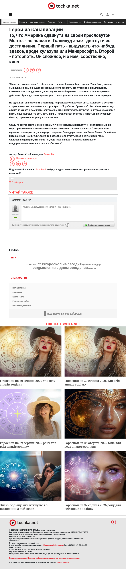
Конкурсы (108, 22)
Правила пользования (18, 558)
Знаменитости (9, 22)
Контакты (17, 292)
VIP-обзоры (16, 182)
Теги (14, 258)
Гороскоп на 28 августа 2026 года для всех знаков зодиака (93, 445)
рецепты (92, 268)
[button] (107, 14)
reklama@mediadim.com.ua (53, 545)
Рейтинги (62, 22)
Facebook (41, 169)
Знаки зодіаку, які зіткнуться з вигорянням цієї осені (23, 507)
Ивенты (51, 22)
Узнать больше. (63, 562)
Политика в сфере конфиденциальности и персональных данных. (54, 558)
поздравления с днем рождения (59, 267)
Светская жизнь (37, 22)
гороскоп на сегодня (63, 264)
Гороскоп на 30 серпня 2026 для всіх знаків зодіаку (27, 382)
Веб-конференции (92, 22)
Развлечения (75, 22)
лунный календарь (92, 265)
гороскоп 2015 (35, 264)
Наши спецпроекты (21, 306)
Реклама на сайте (20, 301)
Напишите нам (19, 288)
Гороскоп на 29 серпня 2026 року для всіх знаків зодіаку (28, 445)
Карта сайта (18, 297)
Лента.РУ (48, 154)
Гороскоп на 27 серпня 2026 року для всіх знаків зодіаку (93, 507)
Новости (23, 22)
